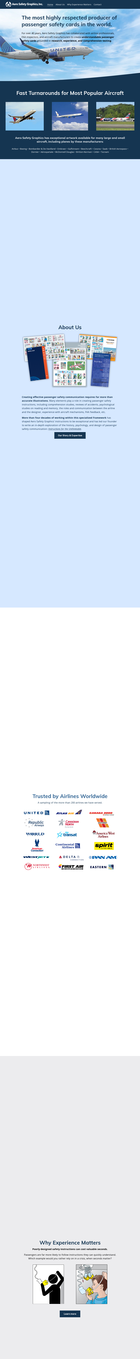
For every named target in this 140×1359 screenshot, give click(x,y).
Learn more (70, 1313)
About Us (60, 4)
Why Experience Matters (79, 4)
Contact (98, 4)
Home (50, 4)
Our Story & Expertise (70, 435)
